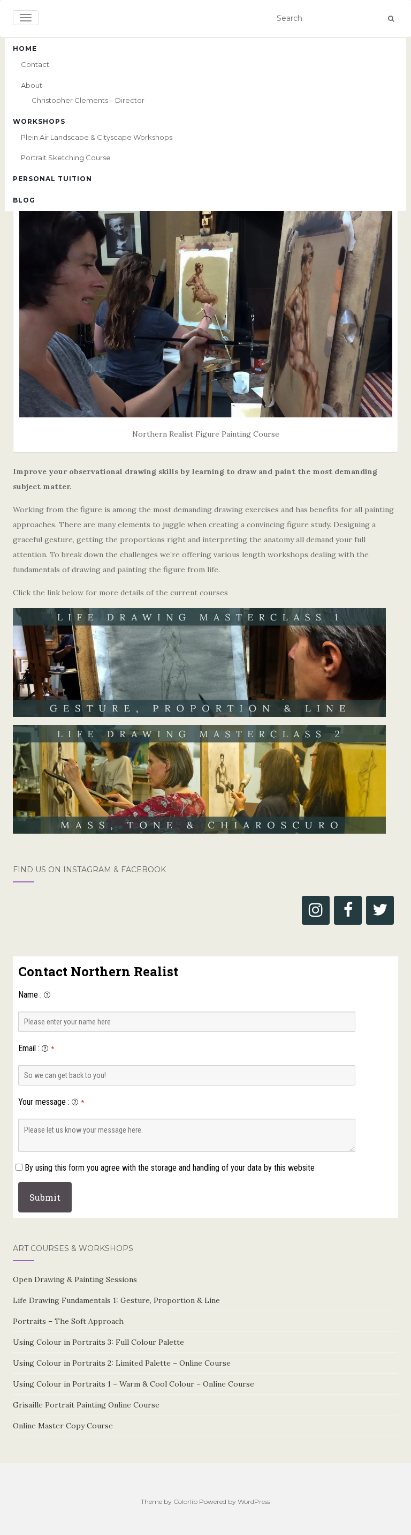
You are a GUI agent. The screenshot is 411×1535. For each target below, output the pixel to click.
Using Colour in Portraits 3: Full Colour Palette (98, 1342)
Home (25, 48)
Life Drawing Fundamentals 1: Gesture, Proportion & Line (116, 1300)
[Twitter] (380, 910)
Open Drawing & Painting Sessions (75, 1279)
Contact (35, 64)
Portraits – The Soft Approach (68, 1321)
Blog (24, 200)
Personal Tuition (52, 179)
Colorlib (185, 1501)
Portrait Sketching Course (66, 157)
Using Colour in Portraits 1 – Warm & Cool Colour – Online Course (133, 1384)
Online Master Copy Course (63, 1426)
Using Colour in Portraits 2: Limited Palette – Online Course (122, 1363)
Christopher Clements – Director (88, 100)
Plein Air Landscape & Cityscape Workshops (96, 137)
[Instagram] (316, 910)
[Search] (391, 19)
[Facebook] (348, 910)
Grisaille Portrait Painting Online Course (86, 1405)
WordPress (254, 1501)
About (31, 85)
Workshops (39, 121)
